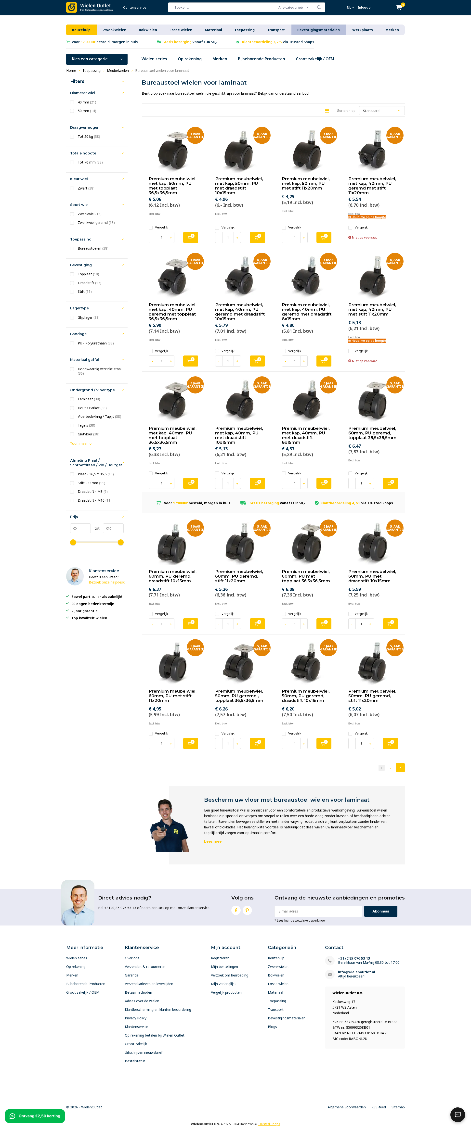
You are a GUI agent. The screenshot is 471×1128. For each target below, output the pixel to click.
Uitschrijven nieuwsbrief (143, 1052)
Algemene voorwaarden (347, 1107)
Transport (276, 29)
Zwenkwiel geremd (96, 222)
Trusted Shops (269, 1124)
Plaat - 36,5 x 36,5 (96, 474)
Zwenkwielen (114, 29)
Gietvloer (88, 434)
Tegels (86, 425)
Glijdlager (89, 317)
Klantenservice (134, 7)
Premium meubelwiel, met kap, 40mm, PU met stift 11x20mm (372, 309)
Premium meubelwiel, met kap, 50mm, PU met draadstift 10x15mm (239, 185)
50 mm (87, 111)
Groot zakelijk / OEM (315, 59)
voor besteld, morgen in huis (105, 41)
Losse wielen (181, 29)
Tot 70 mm (90, 162)
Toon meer (79, 443)
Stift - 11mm (91, 483)
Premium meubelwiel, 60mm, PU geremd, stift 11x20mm (239, 576)
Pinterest (247, 910)
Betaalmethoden (138, 992)
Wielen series (154, 59)
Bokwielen (148, 29)
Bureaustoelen (93, 248)
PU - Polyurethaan (96, 343)
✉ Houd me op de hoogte (367, 217)
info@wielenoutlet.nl (356, 972)
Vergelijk (161, 227)
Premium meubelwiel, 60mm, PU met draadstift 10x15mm (372, 576)
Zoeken (319, 7)
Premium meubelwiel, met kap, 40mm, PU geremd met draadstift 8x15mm (306, 311)
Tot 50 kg (89, 136)
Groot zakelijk (136, 1043)
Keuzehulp (81, 29)
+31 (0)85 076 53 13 (354, 958)
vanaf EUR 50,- (190, 41)
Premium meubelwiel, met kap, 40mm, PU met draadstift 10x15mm (239, 435)
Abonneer (380, 911)
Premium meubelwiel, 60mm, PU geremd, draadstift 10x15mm (172, 576)
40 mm (87, 102)
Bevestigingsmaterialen (318, 29)
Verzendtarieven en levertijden (149, 983)
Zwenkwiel (90, 214)
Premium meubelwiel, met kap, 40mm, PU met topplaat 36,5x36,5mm (172, 435)
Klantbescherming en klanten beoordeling (158, 1009)
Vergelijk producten (226, 992)
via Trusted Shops (278, 41)
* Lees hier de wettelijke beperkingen (301, 920)
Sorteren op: (346, 111)
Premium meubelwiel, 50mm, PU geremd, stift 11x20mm (372, 696)
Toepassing (244, 29)
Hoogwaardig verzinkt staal (99, 371)
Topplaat (88, 274)
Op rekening (190, 59)
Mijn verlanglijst (223, 983)
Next (400, 767)
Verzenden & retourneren (145, 966)
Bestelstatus (135, 1061)
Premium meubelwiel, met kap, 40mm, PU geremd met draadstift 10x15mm (240, 311)
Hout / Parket (92, 408)
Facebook (236, 910)
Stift (85, 291)
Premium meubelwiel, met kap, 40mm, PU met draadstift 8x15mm (306, 435)
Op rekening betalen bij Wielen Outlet (154, 1035)
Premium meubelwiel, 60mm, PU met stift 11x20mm (172, 696)
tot (95, 528)
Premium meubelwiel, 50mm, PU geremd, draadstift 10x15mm (306, 696)
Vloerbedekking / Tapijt (99, 416)
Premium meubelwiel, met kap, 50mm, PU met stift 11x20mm (306, 183)
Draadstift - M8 (93, 491)
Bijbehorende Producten (261, 59)
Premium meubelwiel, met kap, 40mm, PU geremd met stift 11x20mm (372, 185)
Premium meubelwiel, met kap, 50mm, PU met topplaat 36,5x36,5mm (172, 185)
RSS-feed (378, 1107)
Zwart (86, 188)
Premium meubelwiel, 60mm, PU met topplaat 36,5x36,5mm (306, 576)
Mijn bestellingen (224, 966)
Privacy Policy (135, 1018)
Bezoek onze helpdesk (107, 582)
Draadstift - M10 (95, 500)
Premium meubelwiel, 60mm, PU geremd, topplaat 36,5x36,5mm (372, 433)
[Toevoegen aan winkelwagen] (190, 237)
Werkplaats (362, 29)
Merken (392, 29)
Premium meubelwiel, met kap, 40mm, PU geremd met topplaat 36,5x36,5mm (172, 311)
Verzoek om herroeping (229, 975)
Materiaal (213, 29)
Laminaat (89, 399)
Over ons (132, 958)
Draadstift (89, 283)
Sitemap (398, 1107)
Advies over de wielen (142, 1001)
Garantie (132, 975)
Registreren (220, 958)
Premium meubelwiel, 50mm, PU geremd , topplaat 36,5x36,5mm (239, 696)
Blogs (272, 1026)
